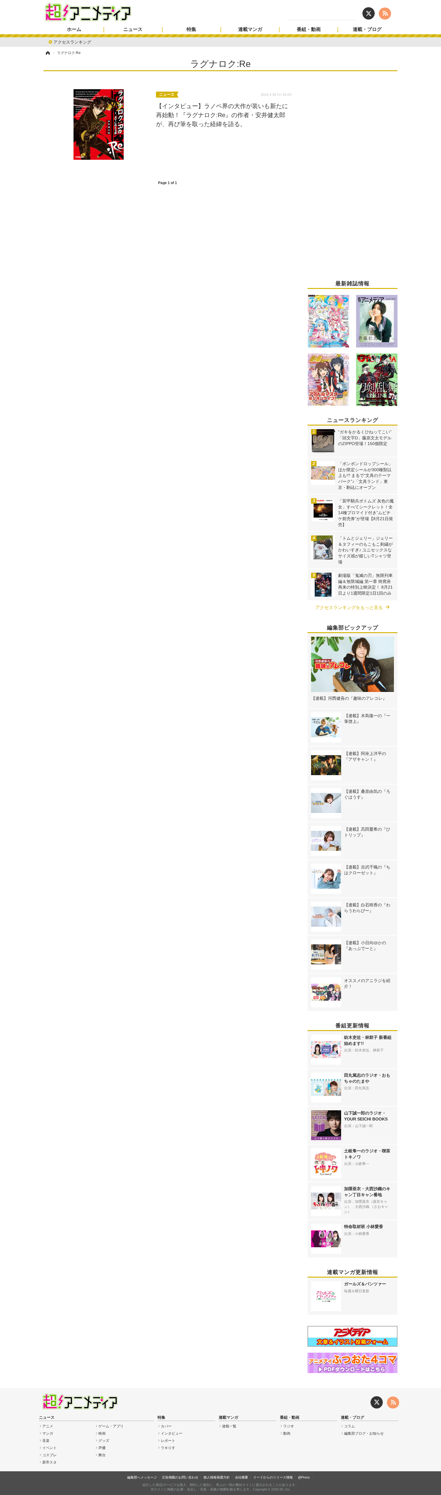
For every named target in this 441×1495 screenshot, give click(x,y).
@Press (304, 1477)
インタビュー (171, 1433)
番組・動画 (309, 29)
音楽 (46, 1441)
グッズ (103, 1441)
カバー (166, 1426)
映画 (102, 1433)
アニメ (47, 1426)
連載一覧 (229, 1426)
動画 (286, 1433)
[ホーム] (47, 53)
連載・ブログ (367, 29)
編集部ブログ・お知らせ (364, 1433)
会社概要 (241, 1477)
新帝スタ (49, 1462)
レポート (168, 1441)
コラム (349, 1426)
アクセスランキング (72, 42)
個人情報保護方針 (216, 1477)
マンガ (47, 1433)
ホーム (74, 29)
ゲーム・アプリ (111, 1426)
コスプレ (49, 1455)
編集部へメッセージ (142, 1477)
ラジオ (288, 1426)
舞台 (102, 1455)
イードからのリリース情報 (273, 1477)
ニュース (132, 29)
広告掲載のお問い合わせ (180, 1477)
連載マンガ (250, 29)
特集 (191, 29)
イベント (49, 1448)
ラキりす (168, 1448)
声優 (102, 1448)
